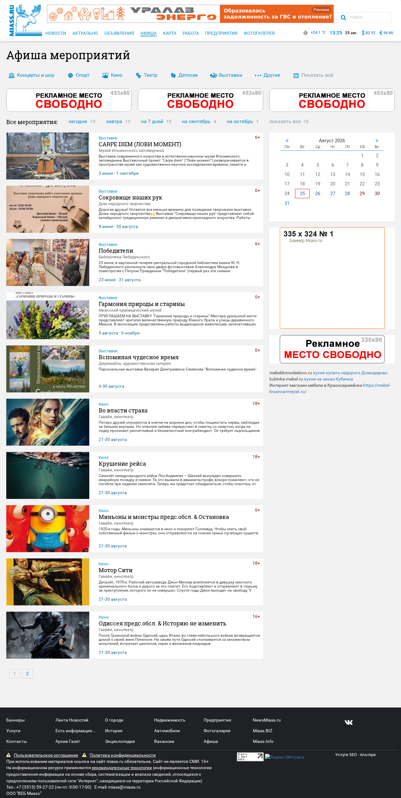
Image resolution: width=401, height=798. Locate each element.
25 (302, 193)
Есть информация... (75, 730)
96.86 (388, 33)
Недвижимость (169, 720)
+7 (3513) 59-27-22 (35, 787)
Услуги (13, 730)
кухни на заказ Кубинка (328, 378)
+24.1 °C (318, 32)
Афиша (211, 741)
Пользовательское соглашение (46, 755)
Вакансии (164, 741)
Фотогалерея (217, 730)
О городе (114, 720)
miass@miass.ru (124, 787)
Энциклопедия (120, 741)
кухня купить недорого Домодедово (350, 372)
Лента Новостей (71, 720)
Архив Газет (67, 741)
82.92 (370, 33)
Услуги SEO (346, 754)
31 (286, 203)
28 (347, 193)
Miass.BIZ (262, 730)
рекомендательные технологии (122, 767)
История (113, 730)
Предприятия (217, 720)
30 (377, 193)
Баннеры (15, 720)
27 (332, 193)
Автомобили (167, 730)
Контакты (16, 741)
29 (362, 193)
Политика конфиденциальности (123, 755)
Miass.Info (263, 741)
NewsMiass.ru (267, 720)
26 (317, 193)
